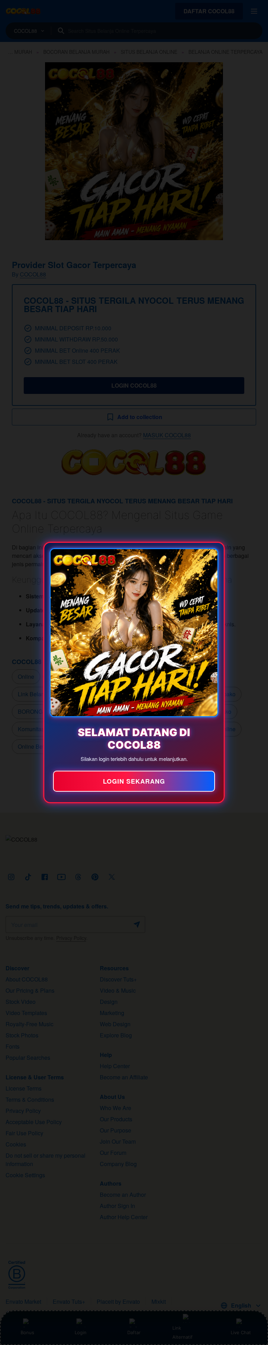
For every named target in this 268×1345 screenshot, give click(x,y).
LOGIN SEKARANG (134, 781)
